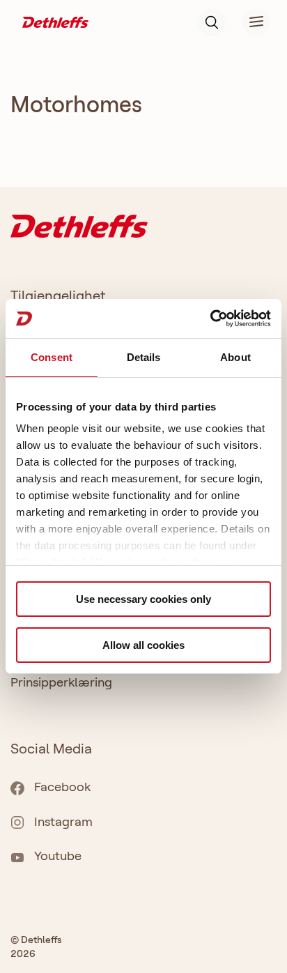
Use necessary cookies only (143, 599)
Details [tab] (144, 357)
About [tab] (235, 357)
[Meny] (248, 22)
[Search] (212, 22)
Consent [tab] (51, 357)
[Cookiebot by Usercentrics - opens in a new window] (210, 318)
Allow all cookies (143, 645)
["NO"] (55, 21)
